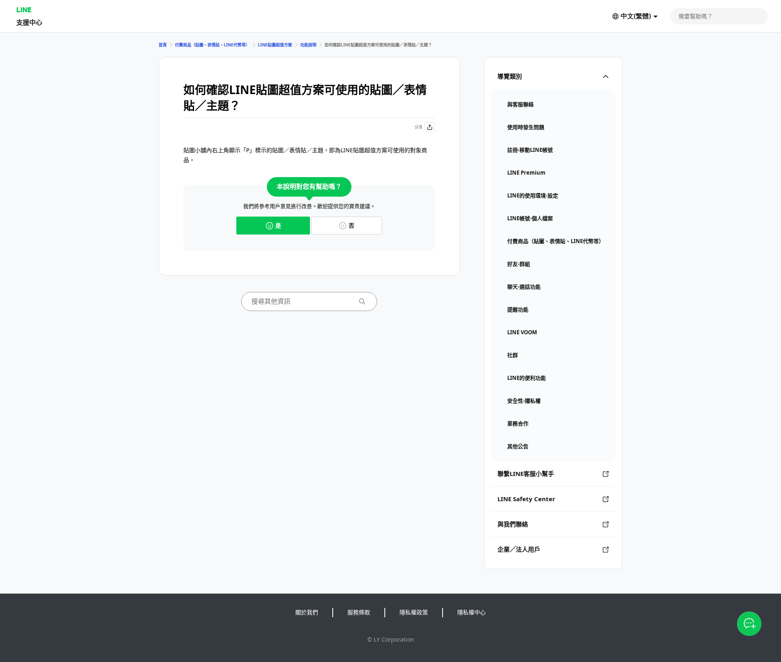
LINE (23, 9)
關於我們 (306, 612)
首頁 (163, 45)
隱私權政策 (413, 612)
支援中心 (29, 22)
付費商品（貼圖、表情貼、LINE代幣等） (212, 45)
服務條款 (358, 612)
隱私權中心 (471, 612)
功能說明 (308, 45)
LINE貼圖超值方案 (275, 45)
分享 (418, 127)
